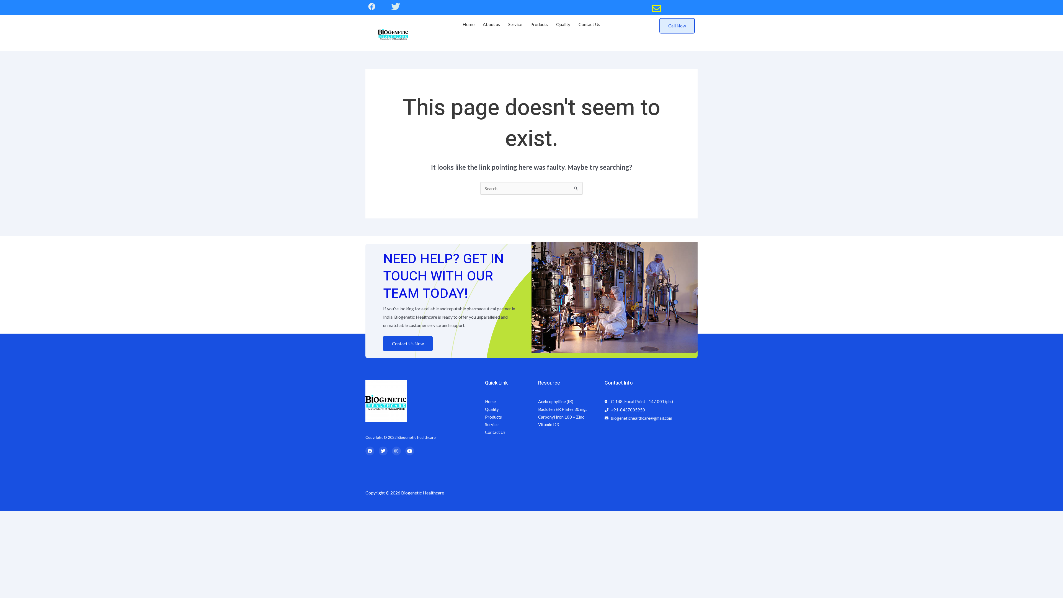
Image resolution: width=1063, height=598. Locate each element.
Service (515, 24)
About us (491, 24)
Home (468, 24)
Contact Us (589, 24)
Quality (563, 24)
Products (539, 24)
